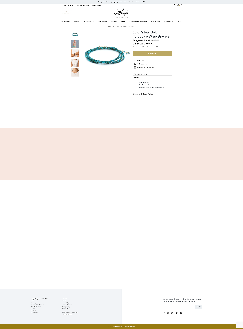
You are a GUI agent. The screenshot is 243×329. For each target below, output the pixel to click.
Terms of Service (67, 304)
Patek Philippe (155, 21)
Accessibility (65, 302)
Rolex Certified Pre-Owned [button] (138, 21)
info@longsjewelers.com (70, 312)
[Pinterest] (172, 312)
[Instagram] (168, 312)
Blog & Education (36, 306)
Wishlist (64, 301)
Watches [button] (114, 21)
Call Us (108, 122)
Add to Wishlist (142, 74)
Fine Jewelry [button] (103, 21)
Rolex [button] (123, 21)
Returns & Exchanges (37, 304)
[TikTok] (176, 312)
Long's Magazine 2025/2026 (39, 299)
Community (34, 312)
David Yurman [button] (168, 21)
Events (33, 308)
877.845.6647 (67, 314)
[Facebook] (163, 312)
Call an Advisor (142, 64)
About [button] (179, 21)
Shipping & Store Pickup (143, 94)
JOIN (199, 307)
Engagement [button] (66, 21)
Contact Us (65, 308)
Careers (33, 310)
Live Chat (140, 60)
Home (109, 26)
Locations (97, 5)
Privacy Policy (66, 306)
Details (136, 78)
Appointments (84, 5)
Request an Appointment (145, 67)
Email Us (121, 122)
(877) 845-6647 (68, 5)
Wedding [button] (76, 21)
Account (64, 299)
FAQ (32, 301)
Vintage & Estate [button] (89, 21)
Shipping (33, 302)
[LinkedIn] (181, 312)
